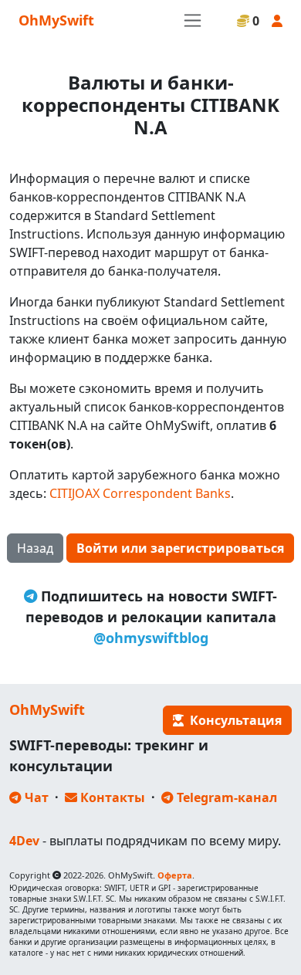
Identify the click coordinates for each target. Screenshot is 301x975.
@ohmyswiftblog (150, 637)
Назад (35, 548)
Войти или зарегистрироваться (180, 548)
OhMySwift (56, 20)
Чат (35, 797)
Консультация (233, 720)
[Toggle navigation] (192, 20)
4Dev (24, 840)
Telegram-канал (225, 797)
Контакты (111, 797)
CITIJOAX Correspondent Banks (140, 493)
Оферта (174, 875)
